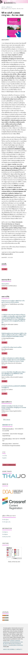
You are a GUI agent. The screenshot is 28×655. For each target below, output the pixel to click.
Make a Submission (9, 464)
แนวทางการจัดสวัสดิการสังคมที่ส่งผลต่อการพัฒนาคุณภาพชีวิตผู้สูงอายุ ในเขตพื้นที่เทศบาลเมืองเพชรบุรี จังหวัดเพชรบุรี (14, 373)
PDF (5, 269)
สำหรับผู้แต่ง (5, 534)
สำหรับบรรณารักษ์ (6, 536)
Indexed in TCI (7, 425)
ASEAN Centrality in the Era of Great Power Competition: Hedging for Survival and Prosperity (14, 407)
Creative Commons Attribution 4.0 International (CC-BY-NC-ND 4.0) (13, 642)
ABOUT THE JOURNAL (9, 649)
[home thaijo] (14, 477)
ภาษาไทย (4, 455)
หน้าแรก (3, 7)
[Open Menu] (1, 1)
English (4, 458)
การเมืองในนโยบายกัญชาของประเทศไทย (11, 347)
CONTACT (18, 649)
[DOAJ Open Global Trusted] (14, 494)
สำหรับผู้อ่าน (5, 532)
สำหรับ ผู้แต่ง (5, 519)
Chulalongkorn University (15, 645)
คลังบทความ (9, 7)
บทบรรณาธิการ (5, 284)
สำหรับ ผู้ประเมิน (6, 522)
